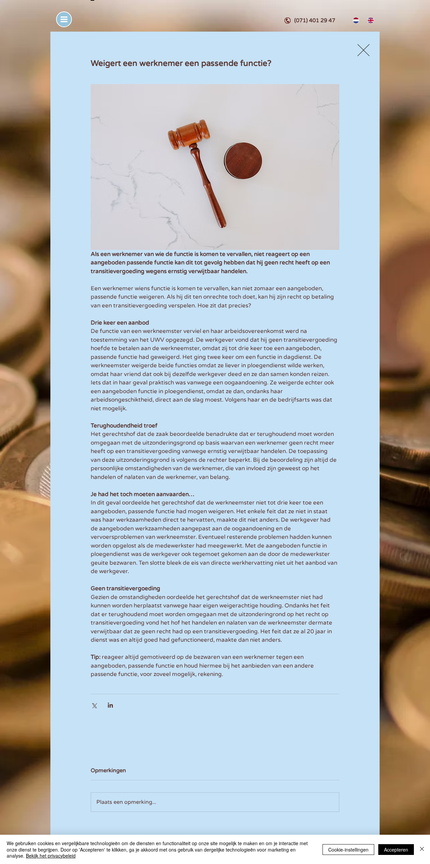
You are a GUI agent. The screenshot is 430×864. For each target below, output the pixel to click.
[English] (369, 20)
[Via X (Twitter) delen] (94, 705)
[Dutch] (355, 20)
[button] (64, 19)
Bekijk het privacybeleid (51, 855)
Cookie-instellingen (348, 849)
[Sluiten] (422, 849)
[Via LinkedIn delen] (110, 705)
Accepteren (396, 849)
